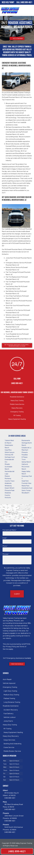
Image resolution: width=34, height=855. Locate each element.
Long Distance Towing (12, 702)
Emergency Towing (17, 412)
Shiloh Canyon (9, 452)
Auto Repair (7, 679)
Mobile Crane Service (17, 404)
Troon (24, 459)
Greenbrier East (27, 488)
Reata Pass (25, 485)
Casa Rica (8, 450)
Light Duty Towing (10, 691)
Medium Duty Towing (11, 695)
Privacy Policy (11, 646)
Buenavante (26, 440)
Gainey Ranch (26, 462)
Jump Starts (8, 721)
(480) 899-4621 (26, 2)
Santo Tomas (26, 490)
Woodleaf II (25, 493)
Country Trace (9, 481)
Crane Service (9, 747)
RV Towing (17, 415)
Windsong (8, 485)
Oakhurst (25, 464)
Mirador (7, 464)
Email (5, 538)
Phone (5, 546)
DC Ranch (8, 443)
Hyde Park (25, 481)
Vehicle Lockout (10, 717)
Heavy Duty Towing (17, 400)
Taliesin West (9, 440)
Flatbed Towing (9, 698)
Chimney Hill (9, 455)
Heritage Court (10, 457)
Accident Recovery (11, 710)
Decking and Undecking (12, 744)
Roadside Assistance (17, 397)
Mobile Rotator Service (12, 751)
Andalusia (8, 483)
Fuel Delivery (8, 713)
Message (6, 554)
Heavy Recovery (17, 408)
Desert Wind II (9, 488)
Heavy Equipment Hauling (17, 419)
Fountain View (26, 483)
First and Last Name (10, 530)
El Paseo (24, 457)
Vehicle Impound (9, 683)
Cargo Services (9, 740)
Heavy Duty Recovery (11, 736)
